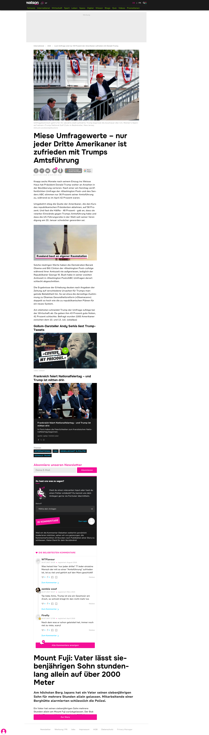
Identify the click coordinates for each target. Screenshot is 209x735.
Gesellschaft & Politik (73, 451)
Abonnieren (87, 470)
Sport (67, 8)
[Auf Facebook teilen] (36, 170)
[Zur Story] (86, 687)
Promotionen (133, 8)
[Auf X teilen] (41, 440)
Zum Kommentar (49, 582)
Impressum (84, 729)
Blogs (107, 8)
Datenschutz (107, 729)
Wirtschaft (57, 8)
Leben (74, 8)
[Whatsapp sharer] (44, 440)
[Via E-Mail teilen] (47, 170)
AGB (95, 729)
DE (133, 3)
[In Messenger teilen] (41, 170)
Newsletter (45, 729)
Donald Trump (43, 455)
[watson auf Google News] (88, 170)
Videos (122, 8)
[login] (3, 731)
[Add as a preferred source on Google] (73, 170)
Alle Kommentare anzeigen (65, 645)
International (43, 8)
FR (140, 3)
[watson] (32, 3)
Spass (82, 8)
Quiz (114, 8)
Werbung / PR (61, 729)
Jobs (73, 729)
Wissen (99, 8)
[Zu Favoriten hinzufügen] (60, 170)
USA (49, 46)
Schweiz (31, 8)
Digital (90, 8)
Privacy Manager (124, 729)
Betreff (39, 503)
